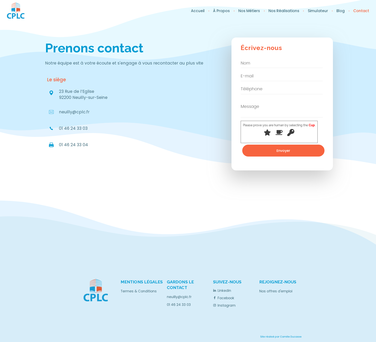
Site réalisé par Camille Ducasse (281, 336)
